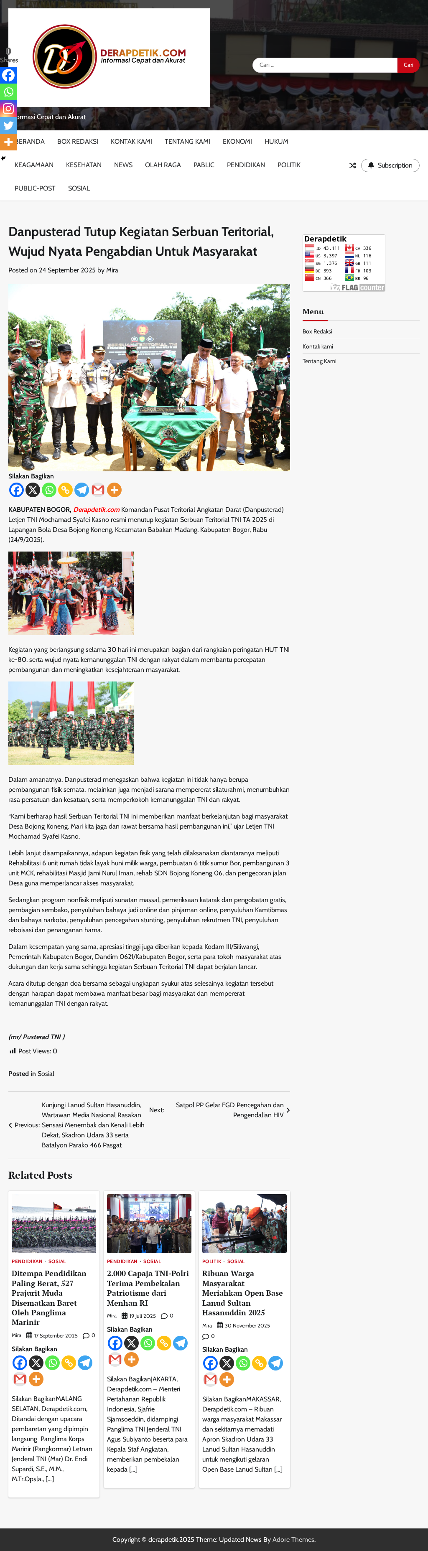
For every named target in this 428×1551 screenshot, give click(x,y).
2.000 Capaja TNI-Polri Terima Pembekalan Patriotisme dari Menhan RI (148, 1287)
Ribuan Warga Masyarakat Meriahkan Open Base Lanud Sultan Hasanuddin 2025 (242, 1292)
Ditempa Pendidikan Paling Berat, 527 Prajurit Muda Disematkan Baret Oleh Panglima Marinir (49, 1297)
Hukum (276, 141)
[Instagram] (8, 108)
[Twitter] (8, 125)
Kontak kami (131, 141)
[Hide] (3, 158)
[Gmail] (98, 490)
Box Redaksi (77, 141)
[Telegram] (81, 490)
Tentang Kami (187, 141)
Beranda (30, 141)
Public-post (35, 188)
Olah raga (163, 165)
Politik (289, 165)
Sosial (79, 188)
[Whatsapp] (49, 490)
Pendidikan (246, 165)
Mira (112, 270)
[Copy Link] (65, 490)
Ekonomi (237, 141)
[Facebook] (16, 490)
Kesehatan (84, 165)
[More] (114, 490)
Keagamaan (34, 165)
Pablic (204, 165)
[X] (32, 490)
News (123, 165)
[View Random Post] (352, 165)
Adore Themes (293, 1539)
